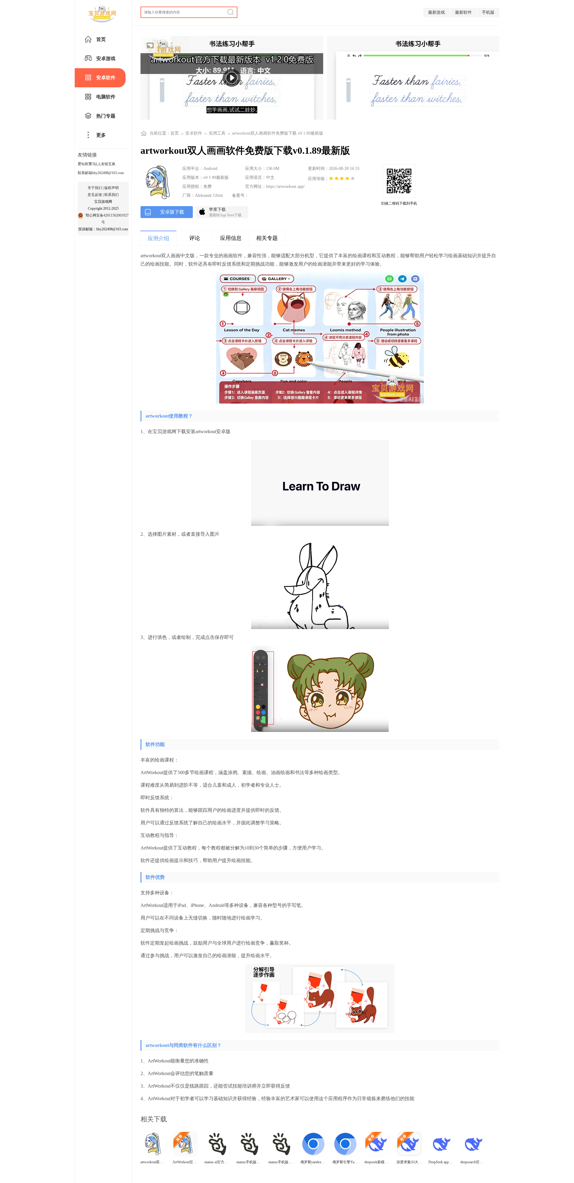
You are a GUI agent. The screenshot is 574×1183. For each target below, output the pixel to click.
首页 (174, 133)
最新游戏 (436, 12)
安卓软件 (193, 133)
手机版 (488, 12)
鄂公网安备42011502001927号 (107, 218)
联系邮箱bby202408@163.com (101, 173)
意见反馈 (95, 195)
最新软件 (463, 12)
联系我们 (111, 195)
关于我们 (95, 188)
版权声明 (111, 188)
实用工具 (217, 133)
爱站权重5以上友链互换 (96, 164)
